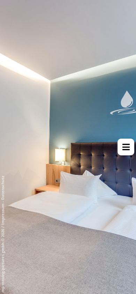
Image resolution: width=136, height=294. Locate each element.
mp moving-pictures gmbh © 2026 (2, 260)
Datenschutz (2, 188)
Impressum (2, 214)
